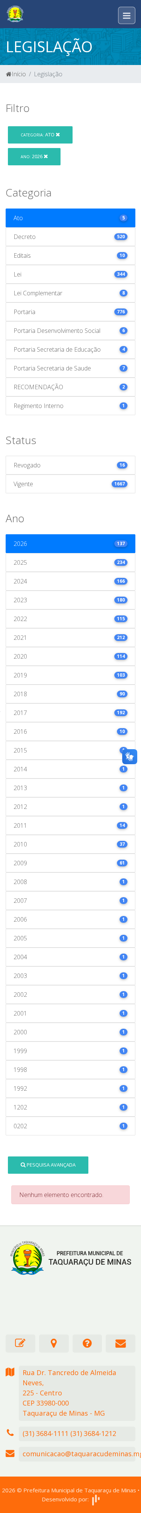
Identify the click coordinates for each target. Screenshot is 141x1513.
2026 (32, 156)
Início (19, 74)
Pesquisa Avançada (51, 1164)
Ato (38, 134)
